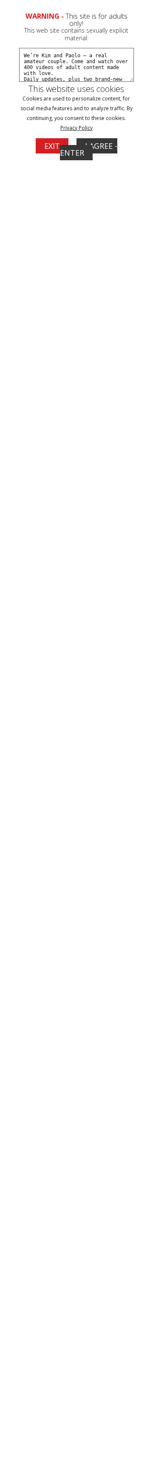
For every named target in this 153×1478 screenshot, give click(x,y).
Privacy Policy (76, 127)
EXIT (52, 146)
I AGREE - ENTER (88, 149)
